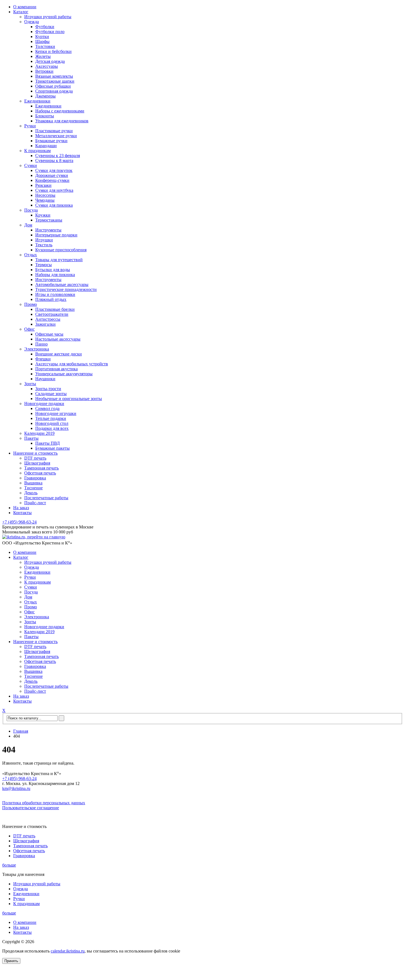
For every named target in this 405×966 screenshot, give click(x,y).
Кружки (42, 215)
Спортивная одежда (54, 91)
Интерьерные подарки (56, 235)
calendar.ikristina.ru (68, 951)
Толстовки (45, 46)
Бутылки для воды (52, 269)
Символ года (47, 408)
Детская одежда (50, 61)
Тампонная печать (41, 468)
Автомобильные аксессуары (61, 284)
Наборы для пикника (55, 274)
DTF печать (35, 458)
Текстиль (43, 244)
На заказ (21, 507)
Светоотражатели (51, 314)
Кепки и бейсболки (53, 51)
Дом (28, 225)
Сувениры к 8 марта (54, 160)
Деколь (30, 492)
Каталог (20, 11)
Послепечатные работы (46, 497)
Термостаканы (48, 220)
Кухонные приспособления (61, 249)
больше (9, 865)
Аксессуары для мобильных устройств (71, 363)
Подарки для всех (52, 428)
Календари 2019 (39, 433)
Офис (29, 329)
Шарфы (42, 41)
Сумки (30, 165)
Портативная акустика (56, 368)
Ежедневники (37, 101)
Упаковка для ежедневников (61, 120)
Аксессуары (46, 66)
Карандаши (46, 145)
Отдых (30, 254)
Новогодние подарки (44, 403)
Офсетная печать (40, 473)
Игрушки (44, 240)
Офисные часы (49, 334)
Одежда (31, 21)
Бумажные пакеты (52, 448)
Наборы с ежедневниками (59, 111)
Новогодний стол (51, 423)
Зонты (30, 383)
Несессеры (45, 195)
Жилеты (43, 56)
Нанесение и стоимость (35, 453)
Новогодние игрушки (55, 413)
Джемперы (45, 96)
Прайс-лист (35, 502)
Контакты (22, 512)
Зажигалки (45, 324)
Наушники (45, 378)
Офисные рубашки (53, 86)
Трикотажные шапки (54, 81)
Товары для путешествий (59, 259)
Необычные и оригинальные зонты (68, 398)
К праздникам (37, 150)
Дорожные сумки (51, 175)
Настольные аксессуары (57, 339)
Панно (41, 344)
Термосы (43, 264)
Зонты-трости (48, 388)
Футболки (44, 26)
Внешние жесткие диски (58, 354)
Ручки (30, 125)
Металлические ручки (56, 135)
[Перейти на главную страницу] (33, 537)
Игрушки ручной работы (47, 16)
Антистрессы (47, 319)
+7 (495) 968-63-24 (19, 522)
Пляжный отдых (50, 299)
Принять (11, 961)
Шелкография (37, 463)
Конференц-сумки (52, 180)
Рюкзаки (43, 185)
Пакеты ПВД (47, 443)
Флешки (43, 359)
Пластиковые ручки (54, 130)
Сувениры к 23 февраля (57, 155)
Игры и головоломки (55, 294)
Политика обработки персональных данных (43, 802)
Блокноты (44, 116)
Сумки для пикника (54, 205)
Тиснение (33, 487)
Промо (30, 304)
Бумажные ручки (51, 140)
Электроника (36, 349)
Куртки (42, 36)
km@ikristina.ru (16, 788)
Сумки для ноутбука (54, 190)
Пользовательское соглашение (30, 807)
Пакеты (31, 438)
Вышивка (33, 483)
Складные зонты (51, 393)
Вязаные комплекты (54, 76)
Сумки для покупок (53, 170)
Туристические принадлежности (66, 289)
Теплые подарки (50, 418)
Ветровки (44, 71)
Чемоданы (45, 200)
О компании (24, 6)
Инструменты (48, 230)
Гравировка (35, 478)
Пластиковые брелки (55, 309)
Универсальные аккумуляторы (64, 373)
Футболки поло (49, 31)
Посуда (31, 210)
